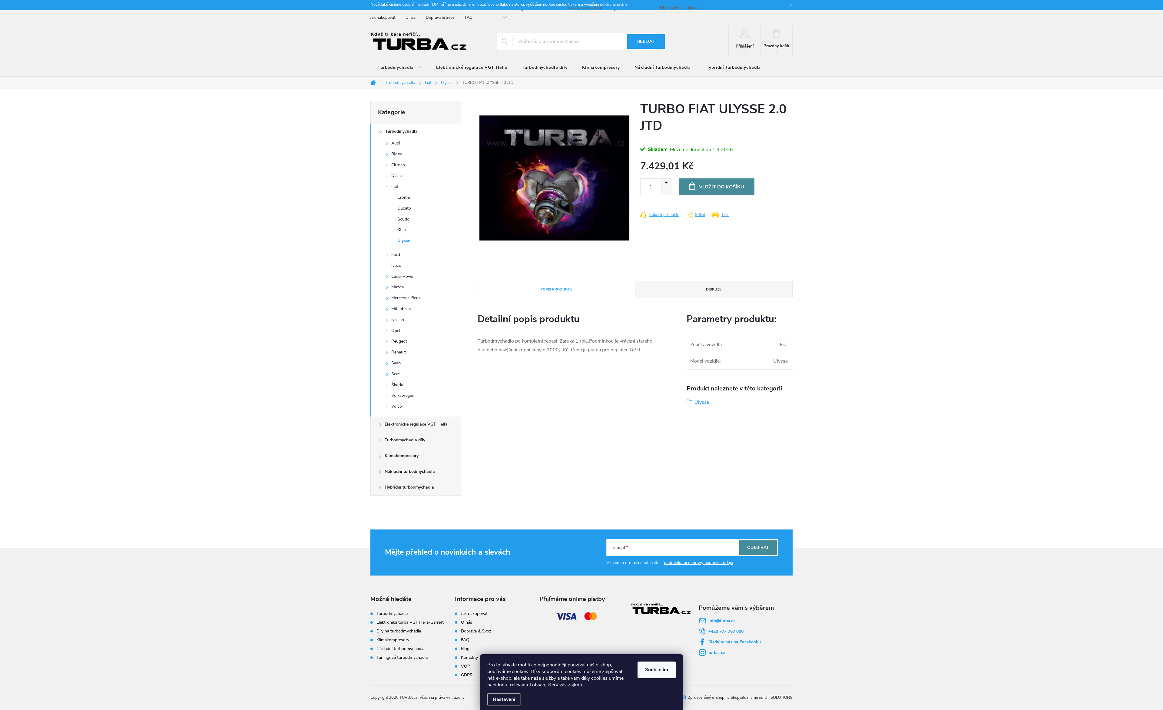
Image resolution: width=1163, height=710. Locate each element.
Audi (395, 143)
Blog (465, 649)
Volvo (396, 406)
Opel (395, 330)
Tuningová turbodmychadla (402, 657)
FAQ (468, 17)
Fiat (394, 186)
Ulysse (403, 241)
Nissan (397, 320)
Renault (398, 352)
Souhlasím (656, 669)
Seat (395, 374)
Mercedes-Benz (406, 298)
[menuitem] (399, 67)
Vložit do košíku (721, 187)
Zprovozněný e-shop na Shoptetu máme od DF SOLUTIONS (740, 697)
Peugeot (399, 341)
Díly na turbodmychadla (398, 631)
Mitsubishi (401, 309)
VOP (465, 666)
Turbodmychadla (401, 131)
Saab (396, 363)
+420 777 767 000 (726, 631)
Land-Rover (402, 276)
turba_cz (716, 652)
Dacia (396, 175)
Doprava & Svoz (440, 17)
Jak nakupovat (382, 17)
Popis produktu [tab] (556, 289)
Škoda (397, 385)
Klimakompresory (402, 456)
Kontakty (469, 657)
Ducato (404, 208)
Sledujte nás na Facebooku (734, 642)
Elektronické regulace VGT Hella (416, 424)
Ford (395, 254)
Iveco (396, 265)
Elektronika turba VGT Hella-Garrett (410, 622)
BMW (396, 154)
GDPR (467, 675)
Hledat (645, 41)
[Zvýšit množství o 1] (666, 183)
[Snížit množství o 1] (666, 191)
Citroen (398, 165)
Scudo (403, 219)
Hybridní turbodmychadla (409, 487)
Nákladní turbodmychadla (410, 471)
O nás (411, 17)
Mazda (397, 287)
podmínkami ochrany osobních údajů (698, 563)
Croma (403, 197)
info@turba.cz (721, 621)
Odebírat (758, 547)
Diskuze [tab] (713, 289)
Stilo (401, 230)
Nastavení (504, 699)
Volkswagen (402, 395)
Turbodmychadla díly (405, 440)
